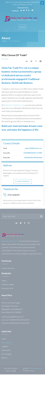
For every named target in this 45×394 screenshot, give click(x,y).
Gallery (4, 281)
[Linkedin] (21, 10)
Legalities (5, 346)
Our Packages (7, 354)
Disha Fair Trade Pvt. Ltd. (14, 105)
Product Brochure (8, 268)
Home (4, 41)
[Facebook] (26, 10)
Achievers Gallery (8, 284)
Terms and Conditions (11, 368)
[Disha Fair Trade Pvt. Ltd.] (13, 234)
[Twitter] (24, 10)
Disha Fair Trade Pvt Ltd (10, 241)
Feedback (15, 11)
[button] (22, 181)
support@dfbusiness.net (24, 4)
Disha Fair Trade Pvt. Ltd (14, 67)
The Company (7, 342)
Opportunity (6, 350)
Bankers (5, 358)
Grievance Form (22, 8)
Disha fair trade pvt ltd (35, 368)
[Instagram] (28, 10)
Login (22, 27)
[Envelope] (40, 61)
